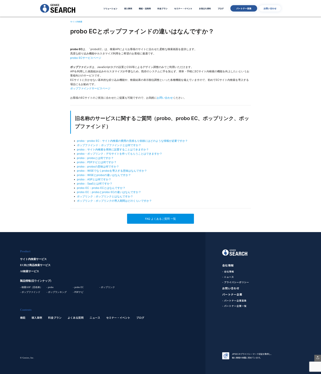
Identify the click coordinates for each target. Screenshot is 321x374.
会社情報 (228, 265)
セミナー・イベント (183, 8)
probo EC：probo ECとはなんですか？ (101, 188)
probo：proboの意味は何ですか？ (98, 166)
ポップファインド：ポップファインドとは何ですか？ (109, 145)
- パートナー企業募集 (234, 300)
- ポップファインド (30, 292)
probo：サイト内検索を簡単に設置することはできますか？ (113, 149)
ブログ (221, 8)
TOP (317, 359)
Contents (26, 309)
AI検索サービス (29, 271)
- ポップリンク (107, 287)
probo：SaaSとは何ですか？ (94, 183)
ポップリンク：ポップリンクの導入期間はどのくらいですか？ (114, 200)
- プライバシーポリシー (235, 282)
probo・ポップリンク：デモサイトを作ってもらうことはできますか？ (119, 153)
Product (25, 251)
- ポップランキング (56, 292)
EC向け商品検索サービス (35, 265)
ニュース (95, 317)
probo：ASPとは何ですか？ (94, 179)
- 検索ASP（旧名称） (31, 287)
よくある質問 (76, 317)
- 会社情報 (228, 271)
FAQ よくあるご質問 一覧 (160, 218)
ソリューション (110, 8)
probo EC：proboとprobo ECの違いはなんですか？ (109, 192)
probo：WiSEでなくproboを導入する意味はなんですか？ (112, 170)
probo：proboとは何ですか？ (95, 158)
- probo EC (78, 287)
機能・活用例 (145, 8)
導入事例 (128, 8)
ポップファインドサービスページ (90, 88)
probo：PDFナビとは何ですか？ (97, 162)
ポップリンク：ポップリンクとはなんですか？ (105, 196)
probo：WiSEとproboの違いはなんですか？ (104, 175)
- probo (50, 287)
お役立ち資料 (205, 8)
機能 (22, 317)
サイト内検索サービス (33, 259)
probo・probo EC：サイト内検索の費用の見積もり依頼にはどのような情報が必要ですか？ (132, 140)
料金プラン (162, 8)
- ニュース (228, 276)
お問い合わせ (270, 8)
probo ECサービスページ (85, 57)
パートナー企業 (232, 294)
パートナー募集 (243, 8)
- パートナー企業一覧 (234, 306)
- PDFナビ (78, 292)
